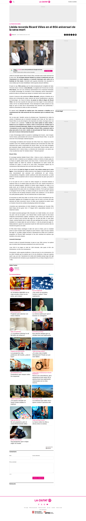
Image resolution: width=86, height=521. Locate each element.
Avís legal (26, 507)
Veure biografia (16, 269)
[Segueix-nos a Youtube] (47, 504)
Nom (10, 455)
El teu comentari (12, 461)
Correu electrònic (36, 455)
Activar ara (48, 70)
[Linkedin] (69, 35)
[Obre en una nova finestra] (37, 512)
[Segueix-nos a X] (41, 504)
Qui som (48, 507)
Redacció (14, 34)
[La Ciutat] (44, 2)
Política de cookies (42, 507)
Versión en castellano (72, 1)
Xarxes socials (59, 507)
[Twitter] (67, 35)
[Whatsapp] (71, 35)
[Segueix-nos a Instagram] (44, 504)
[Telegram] (73, 35)
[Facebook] (65, 35)
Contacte (53, 507)
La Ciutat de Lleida (15, 24)
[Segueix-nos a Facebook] (38, 504)
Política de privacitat (33, 507)
